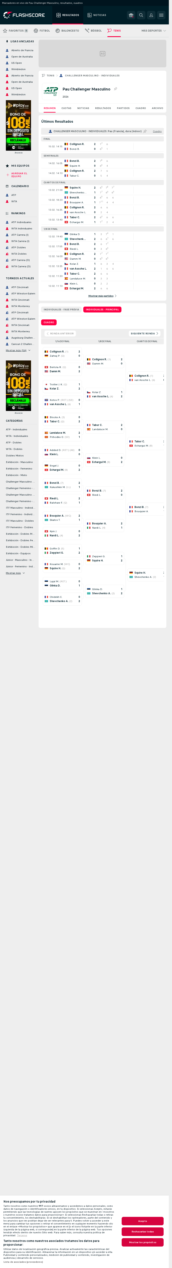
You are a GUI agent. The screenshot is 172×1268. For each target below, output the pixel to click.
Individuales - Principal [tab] (102, 309)
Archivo (157, 108)
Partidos (123, 108)
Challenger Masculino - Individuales (92, 75)
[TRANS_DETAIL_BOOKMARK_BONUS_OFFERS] (131, 15)
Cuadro (141, 108)
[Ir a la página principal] (27, 15)
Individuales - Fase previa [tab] (61, 309)
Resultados (103, 108)
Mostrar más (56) (16, 350)
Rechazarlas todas (143, 1231)
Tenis (50, 75)
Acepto (142, 1221)
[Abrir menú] (161, 15)
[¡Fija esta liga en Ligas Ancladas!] (115, 89)
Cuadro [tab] (49, 322)
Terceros (22, 1235)
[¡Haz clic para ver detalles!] (102, 146)
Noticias (83, 108)
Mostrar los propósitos (142, 1242)
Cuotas (66, 108)
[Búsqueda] (141, 15)
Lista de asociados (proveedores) (23, 1261)
